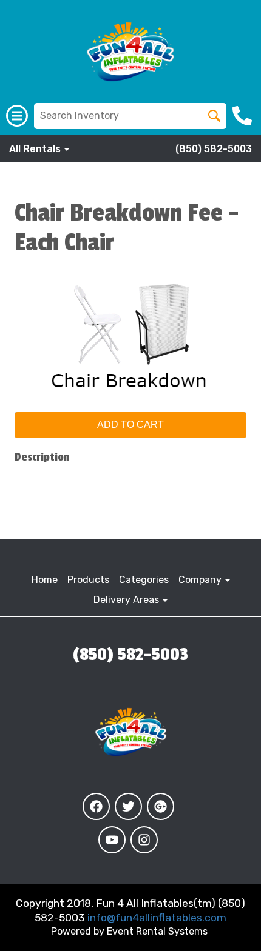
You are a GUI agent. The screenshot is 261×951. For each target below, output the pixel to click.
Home (45, 580)
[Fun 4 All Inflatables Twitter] (128, 806)
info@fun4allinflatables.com (156, 918)
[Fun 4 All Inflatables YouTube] (112, 839)
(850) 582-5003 (213, 149)
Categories (144, 580)
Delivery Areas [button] (127, 600)
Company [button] (201, 580)
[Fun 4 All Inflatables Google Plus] (160, 806)
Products (88, 580)
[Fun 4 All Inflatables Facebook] (96, 806)
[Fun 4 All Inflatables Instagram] (144, 839)
